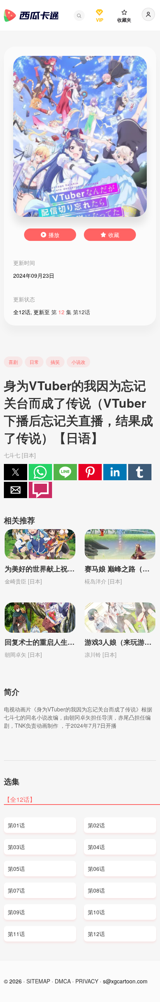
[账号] (148, 14)
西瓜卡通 (31, 15)
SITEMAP (38, 981)
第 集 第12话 (70, 312)
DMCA (63, 981)
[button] (79, 15)
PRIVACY (86, 981)
